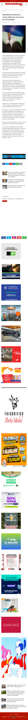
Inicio (3, 9)
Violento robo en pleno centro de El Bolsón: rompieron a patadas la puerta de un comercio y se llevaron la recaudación (16, 174)
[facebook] (10, 1)
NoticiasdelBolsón (6, 22)
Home (11, 714)
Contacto (16, 714)
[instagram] (15, 1)
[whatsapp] (24, 237)
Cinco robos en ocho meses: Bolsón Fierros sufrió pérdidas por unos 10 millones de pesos (15, 700)
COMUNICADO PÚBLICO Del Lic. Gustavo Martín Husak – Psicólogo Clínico (16, 685)
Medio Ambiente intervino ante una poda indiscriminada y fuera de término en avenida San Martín (16, 706)
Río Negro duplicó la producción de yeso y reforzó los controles (16, 186)
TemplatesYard (13, 716)
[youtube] (19, 237)
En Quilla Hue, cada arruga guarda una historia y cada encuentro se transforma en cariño (16, 181)
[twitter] (12, 1)
